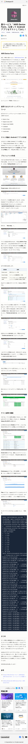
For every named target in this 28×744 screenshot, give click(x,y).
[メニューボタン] (2, 1)
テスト (3, 32)
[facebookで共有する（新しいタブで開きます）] (23, 35)
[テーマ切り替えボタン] (26, 1)
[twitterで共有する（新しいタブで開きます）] (26, 35)
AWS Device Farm (16, 32)
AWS (22, 32)
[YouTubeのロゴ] (26, 737)
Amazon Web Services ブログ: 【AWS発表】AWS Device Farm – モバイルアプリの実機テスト (14, 676)
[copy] (25, 517)
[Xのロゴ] (23, 737)
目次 (24, 5)
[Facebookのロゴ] (20, 737)
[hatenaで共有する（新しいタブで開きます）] (20, 35)
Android (8, 32)
